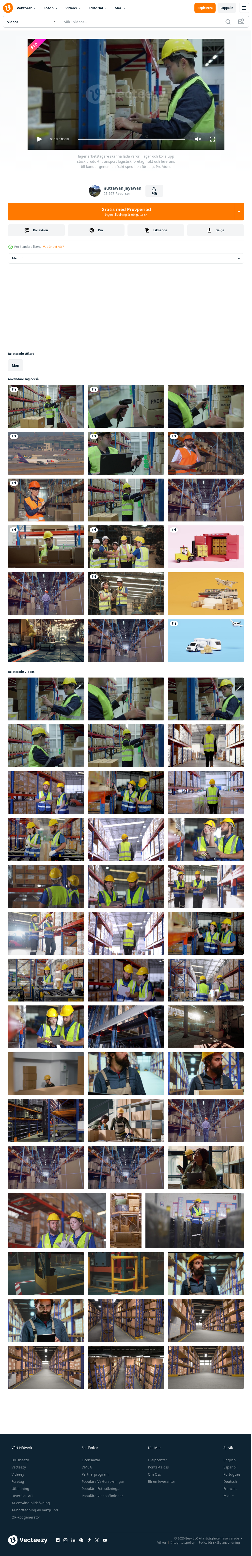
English (226, 1460)
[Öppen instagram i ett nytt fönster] (65, 1540)
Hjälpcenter (157, 1460)
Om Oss (153, 1474)
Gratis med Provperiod (124, 211)
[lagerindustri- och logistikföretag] (46, 640)
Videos (71, 8)
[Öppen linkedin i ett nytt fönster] (73, 1540)
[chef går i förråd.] (126, 640)
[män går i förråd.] (46, 593)
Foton (49, 8)
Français (227, 1488)
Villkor (158, 1542)
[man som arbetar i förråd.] (206, 500)
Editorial (96, 8)
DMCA (86, 1467)
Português (228, 1474)
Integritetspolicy (179, 1542)
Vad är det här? (53, 247)
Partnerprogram (94, 1474)
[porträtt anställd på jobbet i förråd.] (46, 500)
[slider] (129, 139)
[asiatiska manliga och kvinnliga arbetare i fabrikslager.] (126, 593)
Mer (118, 8)
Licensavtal (90, 1460)
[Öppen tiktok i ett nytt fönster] (89, 1540)
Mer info (18, 258)
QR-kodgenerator (25, 1517)
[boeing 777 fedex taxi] (46, 453)
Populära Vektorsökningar (102, 1481)
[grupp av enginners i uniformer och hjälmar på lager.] (126, 546)
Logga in (223, 8)
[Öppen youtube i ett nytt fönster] (105, 1540)
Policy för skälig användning (215, 1542)
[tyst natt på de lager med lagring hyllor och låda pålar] (46, 1273)
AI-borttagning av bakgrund (34, 1510)
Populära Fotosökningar (100, 1488)
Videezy (17, 1474)
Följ (152, 193)
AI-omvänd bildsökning (30, 1503)
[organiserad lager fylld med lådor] (206, 1026)
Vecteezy (18, 1467)
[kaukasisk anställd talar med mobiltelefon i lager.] (206, 453)
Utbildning (20, 1488)
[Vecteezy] (8, 8)
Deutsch (227, 1481)
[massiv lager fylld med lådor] (126, 1273)
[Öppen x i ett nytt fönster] (97, 1540)
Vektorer (24, 8)
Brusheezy (19, 1460)
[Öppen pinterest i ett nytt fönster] (81, 1540)
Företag (17, 1481)
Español (226, 1467)
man (15, 365)
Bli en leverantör (161, 1481)
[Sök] (224, 22)
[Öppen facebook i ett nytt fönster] (58, 1540)
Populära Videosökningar (102, 1495)
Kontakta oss (157, 1467)
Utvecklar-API (22, 1495)
